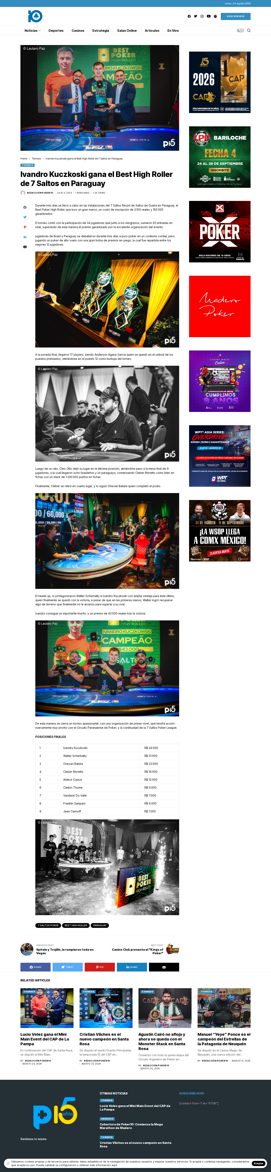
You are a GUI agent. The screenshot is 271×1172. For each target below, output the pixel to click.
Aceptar (258, 1163)
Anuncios (107, 1119)
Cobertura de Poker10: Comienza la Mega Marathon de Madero (131, 1126)
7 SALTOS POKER (48, 925)
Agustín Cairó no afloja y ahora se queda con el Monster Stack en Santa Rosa (161, 1041)
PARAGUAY (99, 925)
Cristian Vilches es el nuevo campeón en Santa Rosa (104, 1039)
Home (23, 158)
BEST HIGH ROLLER (76, 925)
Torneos (36, 158)
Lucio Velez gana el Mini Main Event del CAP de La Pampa (44, 1039)
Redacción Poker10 (40, 193)
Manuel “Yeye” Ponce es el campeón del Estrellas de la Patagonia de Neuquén (224, 1039)
